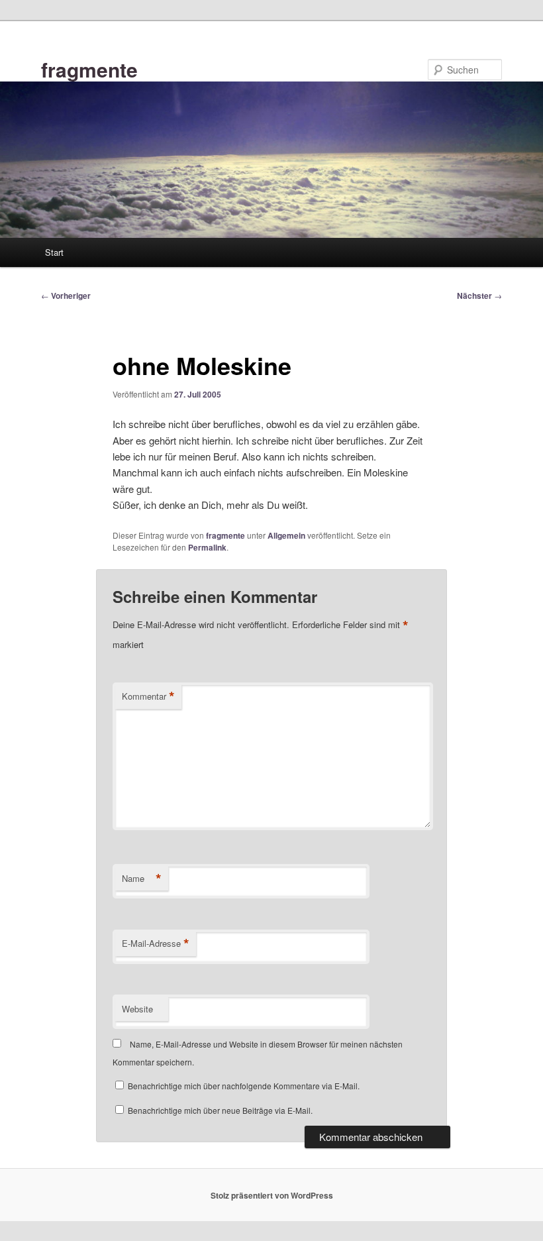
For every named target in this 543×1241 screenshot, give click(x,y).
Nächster (479, 295)
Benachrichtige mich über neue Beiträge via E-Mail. (220, 1110)
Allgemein (286, 535)
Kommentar (148, 696)
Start (54, 252)
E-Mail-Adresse (155, 943)
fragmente (89, 69)
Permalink (207, 547)
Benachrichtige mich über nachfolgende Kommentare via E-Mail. (244, 1085)
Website (137, 1008)
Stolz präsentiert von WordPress (272, 1195)
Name (142, 878)
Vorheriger (66, 295)
